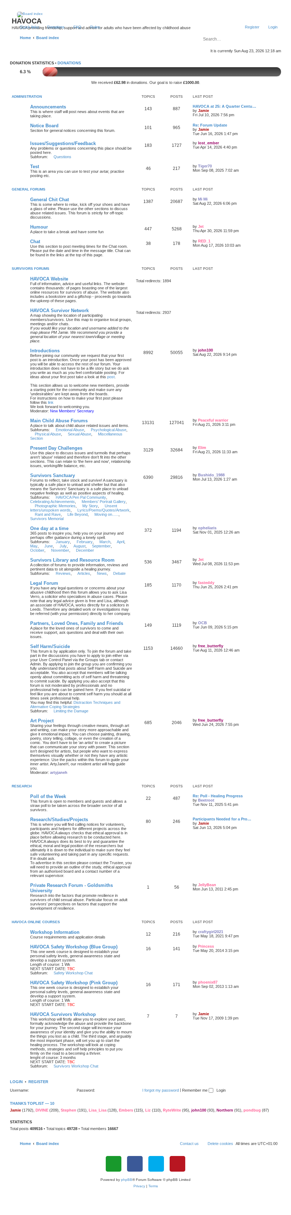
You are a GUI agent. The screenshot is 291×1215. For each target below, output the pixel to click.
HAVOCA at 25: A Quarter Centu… (224, 106)
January (63, 542)
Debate (119, 573)
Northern (224, 1110)
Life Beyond (77, 514)
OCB (202, 623)
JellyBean (207, 885)
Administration (27, 96)
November (60, 550)
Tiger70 (205, 166)
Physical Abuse (48, 434)
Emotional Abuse (70, 430)
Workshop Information (54, 932)
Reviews (63, 573)
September (101, 546)
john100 (205, 350)
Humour (39, 227)
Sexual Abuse (79, 434)
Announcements (48, 106)
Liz (148, 1110)
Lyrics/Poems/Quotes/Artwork (103, 510)
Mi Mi (203, 199)
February (85, 542)
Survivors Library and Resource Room (72, 560)
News (102, 573)
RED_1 (204, 241)
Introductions (45, 350)
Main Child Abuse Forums (59, 420)
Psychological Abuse (108, 430)
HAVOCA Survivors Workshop (63, 1014)
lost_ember (208, 143)
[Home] (145, 14)
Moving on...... (106, 514)
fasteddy (206, 582)
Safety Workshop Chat (73, 973)
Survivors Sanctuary (52, 475)
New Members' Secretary (72, 411)
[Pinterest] (177, 1164)
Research (22, 786)
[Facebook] (135, 1164)
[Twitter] (156, 1164)
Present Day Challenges (56, 448)
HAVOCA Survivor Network (59, 310)
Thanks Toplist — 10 (32, 1103)
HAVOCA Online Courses (36, 922)
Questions (62, 157)
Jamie (203, 110)
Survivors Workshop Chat (76, 1066)
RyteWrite (172, 1110)
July (63, 546)
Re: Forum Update (210, 125)
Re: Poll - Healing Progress (218, 796)
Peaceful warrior (213, 420)
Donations (69, 63)
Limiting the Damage (71, 711)
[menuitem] (53, 27)
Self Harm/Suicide (50, 646)
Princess (206, 946)
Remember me (195, 1090)
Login (16, 1082)
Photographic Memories (55, 506)
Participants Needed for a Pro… (222, 819)
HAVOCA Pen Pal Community (81, 497)
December (85, 550)
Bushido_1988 (211, 475)
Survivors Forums (30, 269)
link (51, 402)
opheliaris (207, 528)
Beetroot (206, 800)
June (48, 546)
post (111, 377)
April (120, 542)
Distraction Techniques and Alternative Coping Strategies (75, 704)
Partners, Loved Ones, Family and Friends (76, 623)
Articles (83, 573)
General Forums (28, 189)
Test (34, 166)
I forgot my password (160, 1090)
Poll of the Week (48, 796)
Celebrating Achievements (52, 501)
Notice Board (44, 125)
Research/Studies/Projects (59, 819)
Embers (126, 1110)
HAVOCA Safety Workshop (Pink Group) (73, 982)
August (79, 546)
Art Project (42, 720)
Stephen (68, 1110)
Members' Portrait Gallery (104, 501)
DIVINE (41, 1110)
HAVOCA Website (49, 279)
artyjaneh (58, 772)
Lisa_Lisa (97, 1110)
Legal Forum (44, 583)
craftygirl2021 (210, 932)
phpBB (126, 1180)
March (104, 542)
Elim (202, 447)
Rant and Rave (48, 514)
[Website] (113, 1164)
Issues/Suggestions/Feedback (63, 143)
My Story (90, 506)
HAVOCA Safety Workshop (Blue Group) (73, 946)
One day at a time (49, 528)
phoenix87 (208, 982)
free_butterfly (210, 646)
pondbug (252, 1110)
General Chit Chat (49, 199)
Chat (35, 241)
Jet (201, 226)
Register (38, 1082)
